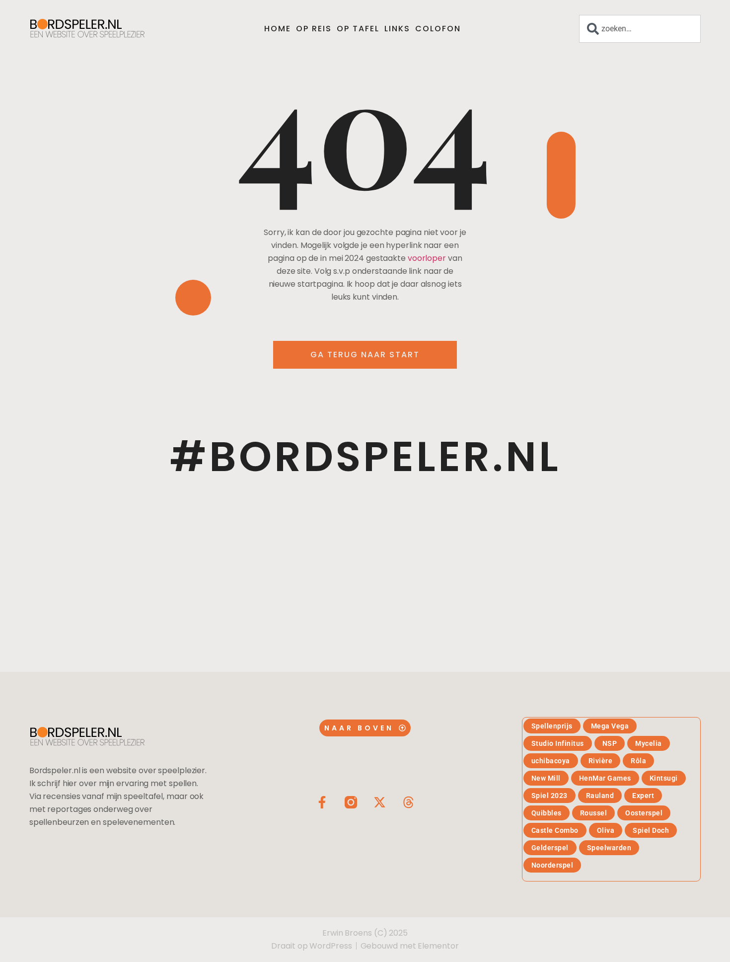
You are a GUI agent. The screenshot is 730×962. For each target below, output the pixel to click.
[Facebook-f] (322, 802)
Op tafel (358, 28)
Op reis (314, 28)
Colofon (438, 28)
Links (397, 28)
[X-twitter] (379, 802)
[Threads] (408, 802)
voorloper (427, 258)
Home (277, 28)
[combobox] (640, 29)
